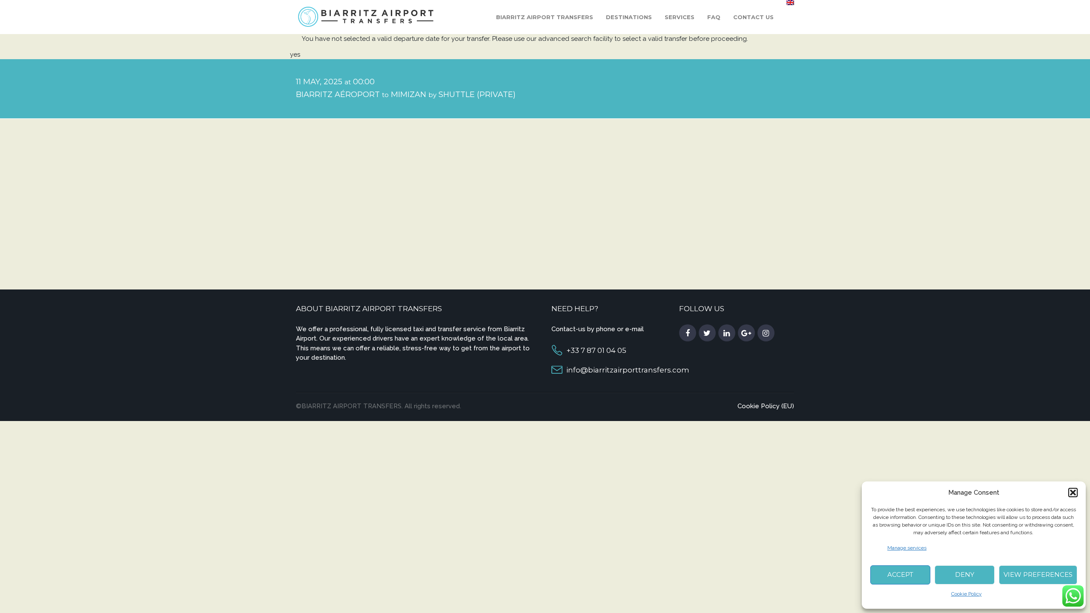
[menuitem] (790, 2)
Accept (900, 574)
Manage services (906, 548)
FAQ (713, 17)
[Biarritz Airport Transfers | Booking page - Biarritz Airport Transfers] (366, 16)
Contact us (753, 17)
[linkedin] (726, 333)
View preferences (1038, 574)
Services (679, 17)
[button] (1073, 492)
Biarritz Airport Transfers (544, 17)
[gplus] (746, 333)
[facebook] (687, 333)
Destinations (629, 17)
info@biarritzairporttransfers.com (627, 370)
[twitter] (707, 333)
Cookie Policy (966, 594)
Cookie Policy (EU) (765, 406)
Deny (964, 574)
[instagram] (765, 333)
